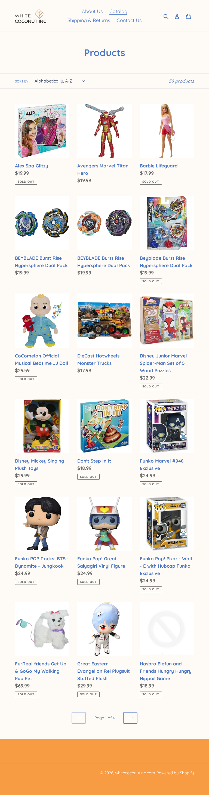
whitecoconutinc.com (135, 772)
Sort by (21, 81)
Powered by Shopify (175, 772)
